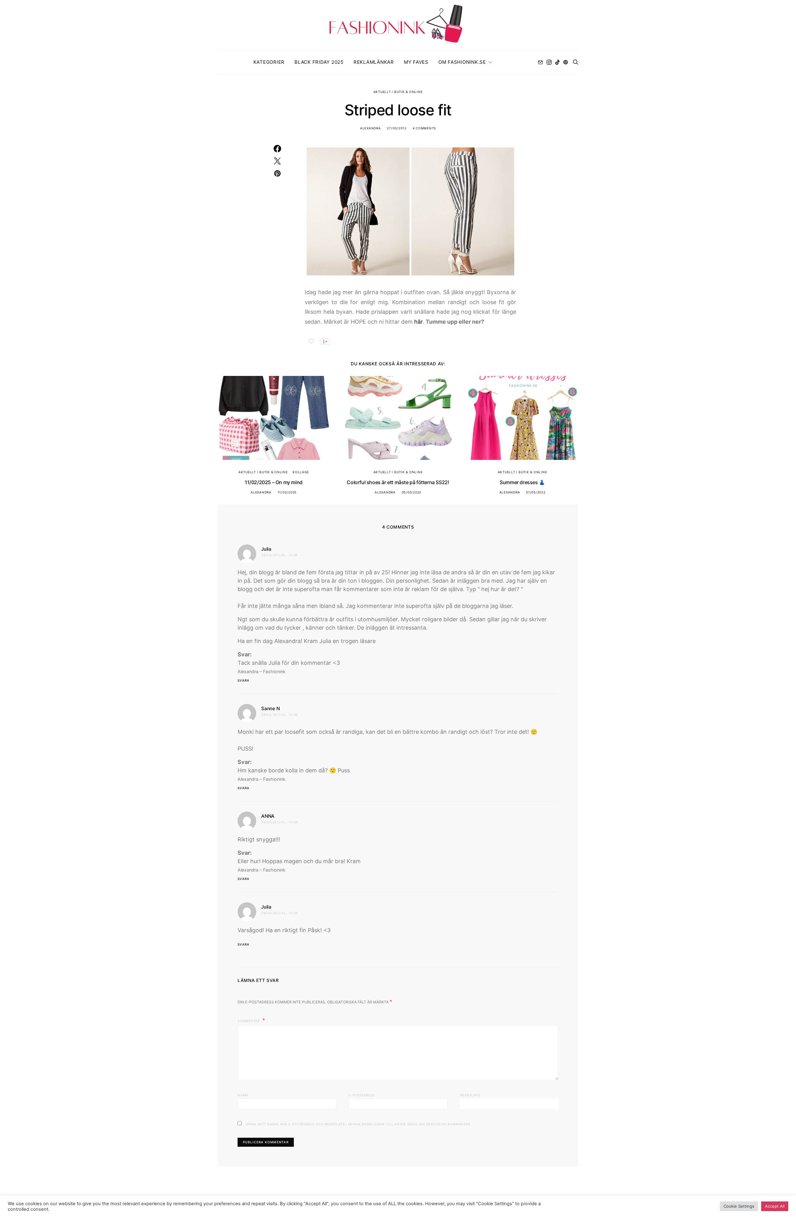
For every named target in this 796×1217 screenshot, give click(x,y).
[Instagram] (549, 62)
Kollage (301, 472)
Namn (243, 1095)
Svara (243, 680)
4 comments (424, 128)
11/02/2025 (287, 492)
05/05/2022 (412, 492)
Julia (266, 549)
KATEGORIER (269, 62)
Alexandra (370, 128)
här (418, 321)
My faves (416, 62)
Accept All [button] (774, 1206)
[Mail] (540, 62)
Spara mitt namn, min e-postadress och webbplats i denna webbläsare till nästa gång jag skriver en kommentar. (358, 1124)
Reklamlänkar (374, 62)
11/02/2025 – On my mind (274, 482)
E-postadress (361, 1095)
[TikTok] (557, 62)
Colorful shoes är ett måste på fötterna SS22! (398, 482)
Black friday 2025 (319, 62)
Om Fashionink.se (462, 62)
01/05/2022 (536, 492)
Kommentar (249, 1021)
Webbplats (470, 1095)
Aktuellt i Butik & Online (398, 92)
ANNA (268, 816)
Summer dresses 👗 (522, 482)
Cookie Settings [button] (739, 1206)
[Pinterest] (565, 62)
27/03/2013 (396, 128)
